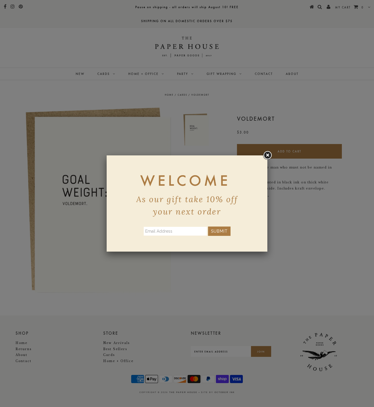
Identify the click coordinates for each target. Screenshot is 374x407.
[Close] (267, 155)
